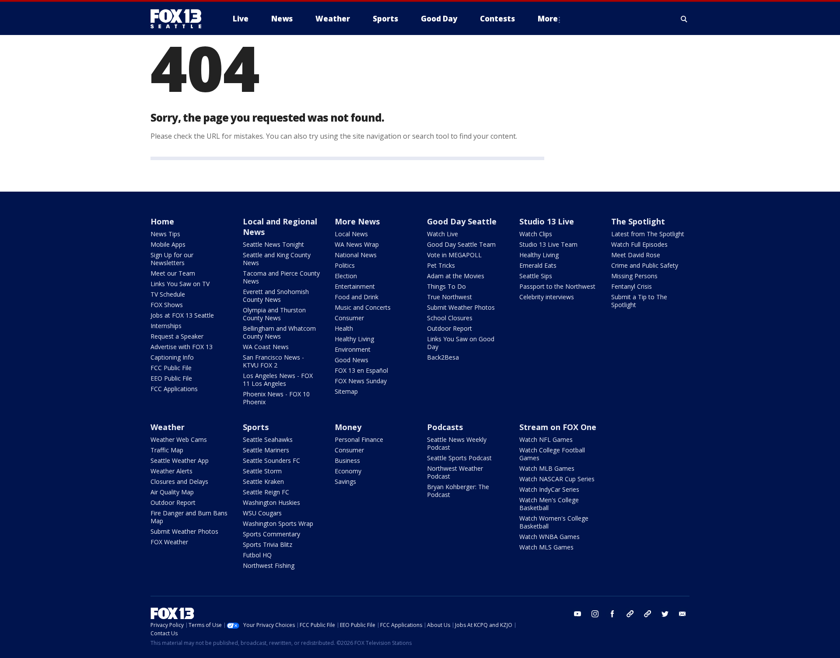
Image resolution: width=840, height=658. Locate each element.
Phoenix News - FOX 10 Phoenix (276, 398)
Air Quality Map (172, 492)
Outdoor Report (449, 328)
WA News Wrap (357, 244)
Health (344, 328)
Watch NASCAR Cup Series (557, 479)
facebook (613, 614)
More (548, 19)
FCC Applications (174, 389)
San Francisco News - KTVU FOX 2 (273, 361)
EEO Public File (171, 378)
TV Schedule (167, 294)
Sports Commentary (271, 534)
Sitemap (346, 391)
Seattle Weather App (179, 460)
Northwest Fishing (268, 565)
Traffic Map (166, 450)
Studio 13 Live (546, 221)
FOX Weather (169, 542)
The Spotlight (638, 221)
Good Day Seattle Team (461, 244)
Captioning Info (172, 357)
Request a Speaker (176, 336)
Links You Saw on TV (180, 284)
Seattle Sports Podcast (459, 458)
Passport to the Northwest (557, 286)
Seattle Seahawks (268, 439)
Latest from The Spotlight (647, 234)
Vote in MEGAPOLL (454, 255)
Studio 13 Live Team (548, 244)
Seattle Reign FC (266, 492)
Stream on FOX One (557, 427)
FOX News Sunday (361, 381)
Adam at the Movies (455, 276)
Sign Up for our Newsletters (171, 259)
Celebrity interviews (546, 297)
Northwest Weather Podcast (455, 472)
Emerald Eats (537, 265)
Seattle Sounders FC (271, 460)
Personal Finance (359, 439)
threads (647, 614)
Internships (166, 326)
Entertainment (355, 286)
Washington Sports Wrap (278, 523)
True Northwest (449, 297)
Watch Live (442, 234)
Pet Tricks (441, 265)
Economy (348, 471)
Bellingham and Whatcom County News (279, 332)
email (683, 614)
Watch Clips (535, 234)
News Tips (165, 234)
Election (346, 276)
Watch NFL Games (546, 439)
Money (348, 427)
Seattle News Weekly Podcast (456, 443)
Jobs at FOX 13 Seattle (182, 315)
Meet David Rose (635, 255)
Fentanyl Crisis (631, 286)
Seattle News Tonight (273, 244)
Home (162, 221)
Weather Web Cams (178, 439)
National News (356, 255)
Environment (353, 349)
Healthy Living (354, 339)
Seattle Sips (535, 276)
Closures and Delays (179, 481)
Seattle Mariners (266, 450)
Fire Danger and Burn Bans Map (189, 517)
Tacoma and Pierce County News (281, 277)
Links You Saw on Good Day (460, 343)
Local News (351, 234)
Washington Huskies (271, 502)
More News (357, 221)
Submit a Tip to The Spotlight (639, 301)
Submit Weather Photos (461, 307)
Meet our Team (172, 273)
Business (347, 460)
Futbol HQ (257, 555)
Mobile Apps (168, 244)
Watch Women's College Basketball (553, 522)
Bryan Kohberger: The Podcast (458, 491)
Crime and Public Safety (644, 265)
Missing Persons (634, 276)
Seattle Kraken (263, 481)
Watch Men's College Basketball (549, 504)
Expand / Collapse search (684, 18)
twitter (665, 614)
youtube (577, 614)
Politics (345, 265)
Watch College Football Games (552, 454)
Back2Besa (443, 357)
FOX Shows (166, 305)
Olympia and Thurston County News (274, 314)
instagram (595, 614)
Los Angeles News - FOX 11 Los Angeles (278, 379)
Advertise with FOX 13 (181, 347)
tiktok (630, 614)
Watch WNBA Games (549, 536)
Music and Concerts (363, 307)
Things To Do (446, 286)
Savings (345, 481)
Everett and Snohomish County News (276, 295)
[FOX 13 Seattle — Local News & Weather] (179, 18)
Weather (167, 427)
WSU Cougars (262, 513)
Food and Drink (356, 297)
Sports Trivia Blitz (267, 544)
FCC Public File (171, 368)
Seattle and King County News (277, 259)
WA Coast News (266, 347)
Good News (351, 360)
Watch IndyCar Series (549, 489)
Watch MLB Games (546, 468)
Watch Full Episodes (639, 244)
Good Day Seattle (462, 221)
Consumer (349, 318)
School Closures (449, 318)
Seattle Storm (262, 471)
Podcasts (445, 427)
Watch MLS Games (546, 547)
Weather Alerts (171, 471)
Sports (256, 427)
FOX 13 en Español (361, 370)
